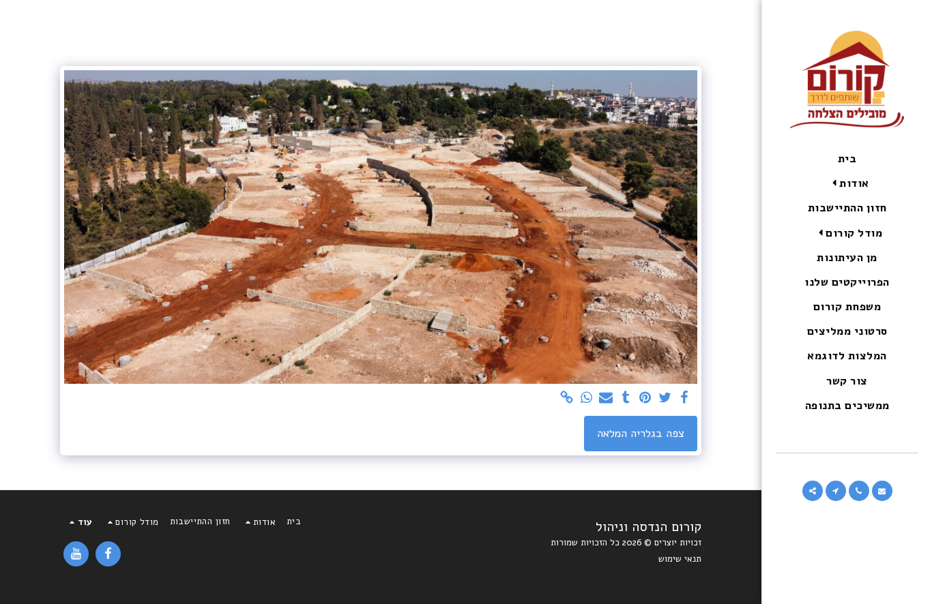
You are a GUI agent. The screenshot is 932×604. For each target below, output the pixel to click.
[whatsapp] (586, 398)
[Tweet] (665, 398)
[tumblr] (626, 398)
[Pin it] (645, 398)
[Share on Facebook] (685, 398)
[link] (566, 398)
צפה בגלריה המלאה (640, 433)
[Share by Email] (606, 398)
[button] (847, 184)
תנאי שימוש (679, 559)
